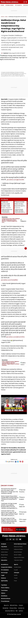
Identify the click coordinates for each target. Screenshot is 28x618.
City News (4, 546)
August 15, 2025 (5, 342)
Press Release (5, 601)
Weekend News (5, 598)
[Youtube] (22, 461)
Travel (15, 578)
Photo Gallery (5, 587)
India (6, 16)
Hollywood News (18, 549)
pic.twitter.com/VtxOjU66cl (9, 280)
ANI (2, 53)
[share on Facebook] (7, 539)
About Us (6, 605)
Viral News (4, 596)
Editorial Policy (14, 605)
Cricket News (17, 567)
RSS (17, 611)
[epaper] (24, 2)
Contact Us (21, 608)
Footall (16, 570)
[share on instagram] (17, 539)
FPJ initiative (5, 570)
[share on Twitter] (10, 539)
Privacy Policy (13, 608)
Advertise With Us (10, 611)
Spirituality (4, 581)
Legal (2, 575)
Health (16, 575)
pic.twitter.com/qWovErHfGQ (15, 337)
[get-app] (26, 2)
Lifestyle (16, 572)
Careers (21, 605)
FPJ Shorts (18, 5)
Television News (18, 560)
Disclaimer (5, 608)
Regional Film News (19, 557)
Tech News (4, 590)
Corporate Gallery (6, 567)
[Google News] (10, 461)
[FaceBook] (15, 461)
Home (2, 5)
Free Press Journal (9, 2)
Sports (16, 564)
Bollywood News (18, 546)
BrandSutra (4, 564)
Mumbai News (9, 5)
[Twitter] (18, 461)
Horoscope (4, 572)
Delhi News (4, 557)
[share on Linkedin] (13, 539)
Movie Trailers (17, 555)
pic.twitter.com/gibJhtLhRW (15, 180)
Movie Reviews (18, 552)
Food (15, 581)
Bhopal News (4, 555)
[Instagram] (20, 461)
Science (3, 578)
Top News (4, 585)
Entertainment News (20, 544)
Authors (21, 611)
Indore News (4, 552)
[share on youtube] (20, 539)
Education (4, 560)
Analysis (3, 544)
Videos (3, 593)
